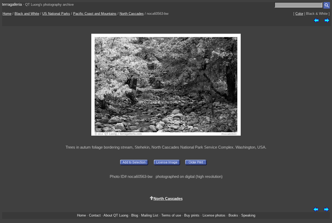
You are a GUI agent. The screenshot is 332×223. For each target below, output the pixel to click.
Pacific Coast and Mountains (94, 14)
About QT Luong (115, 215)
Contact (95, 215)
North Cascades (132, 14)
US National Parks (56, 14)
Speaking (248, 215)
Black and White (27, 14)
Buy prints (191, 215)
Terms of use (171, 215)
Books (233, 215)
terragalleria (12, 4)
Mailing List (149, 215)
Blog (134, 215)
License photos (214, 215)
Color (299, 14)
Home (7, 14)
